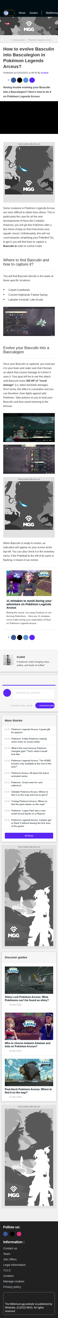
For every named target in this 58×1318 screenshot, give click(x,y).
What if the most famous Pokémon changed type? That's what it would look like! (29, 751)
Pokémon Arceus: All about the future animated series (30, 774)
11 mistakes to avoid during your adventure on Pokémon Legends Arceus (29, 604)
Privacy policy (12, 1287)
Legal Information (14, 1265)
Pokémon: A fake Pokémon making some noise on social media (29, 740)
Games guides (19, 40)
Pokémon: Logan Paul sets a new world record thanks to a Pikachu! (28, 812)
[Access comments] (32, 80)
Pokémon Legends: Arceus (40, 40)
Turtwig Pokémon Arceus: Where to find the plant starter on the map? (29, 803)
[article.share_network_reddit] (25, 80)
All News (29, 835)
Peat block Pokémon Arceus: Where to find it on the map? (28, 1091)
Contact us (10, 1248)
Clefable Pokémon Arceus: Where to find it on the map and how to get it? (29, 793)
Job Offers (10, 1259)
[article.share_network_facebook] (13, 80)
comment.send (47, 705)
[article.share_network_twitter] (19, 80)
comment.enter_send (21, 705)
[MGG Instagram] (19, 1234)
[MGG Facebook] (5, 1234)
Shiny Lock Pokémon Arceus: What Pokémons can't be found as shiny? (27, 999)
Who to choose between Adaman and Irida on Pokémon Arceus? (27, 1045)
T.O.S (6, 1270)
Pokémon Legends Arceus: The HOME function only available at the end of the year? (31, 763)
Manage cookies (13, 1281)
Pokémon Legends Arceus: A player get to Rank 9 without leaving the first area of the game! (31, 823)
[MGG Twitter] (12, 1234)
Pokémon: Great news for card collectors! (26, 784)
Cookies (8, 1276)
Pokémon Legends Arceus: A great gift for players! (30, 731)
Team (6, 1254)
